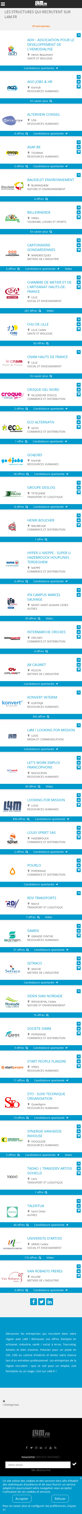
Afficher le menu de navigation (3, 4)
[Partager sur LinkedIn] (49, 1301)
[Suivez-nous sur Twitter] (31, 1448)
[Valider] (74, 1464)
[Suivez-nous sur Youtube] (50, 1448)
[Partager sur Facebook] (33, 1301)
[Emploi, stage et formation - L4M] (4, 1401)
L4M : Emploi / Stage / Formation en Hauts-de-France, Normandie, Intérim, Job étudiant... (41, 4)
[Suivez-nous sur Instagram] (36, 1448)
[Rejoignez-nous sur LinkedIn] (41, 1448)
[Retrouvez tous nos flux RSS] (55, 1448)
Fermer (80, 1478)
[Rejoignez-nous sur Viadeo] (45, 1448)
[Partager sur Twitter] (41, 1301)
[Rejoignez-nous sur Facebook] (26, 1448)
